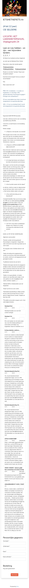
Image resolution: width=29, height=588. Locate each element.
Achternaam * (6, 546)
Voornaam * (6, 541)
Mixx (17, 586)
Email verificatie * (7, 557)
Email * (4, 551)
